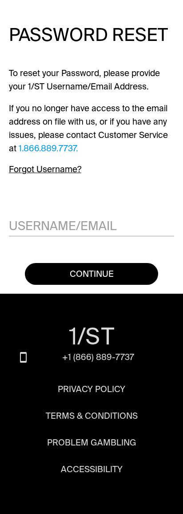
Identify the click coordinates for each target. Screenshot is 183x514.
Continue (92, 273)
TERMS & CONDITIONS (92, 416)
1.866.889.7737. (48, 148)
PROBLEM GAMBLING (91, 442)
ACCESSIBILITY (92, 469)
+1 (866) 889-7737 (98, 357)
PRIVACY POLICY (91, 389)
